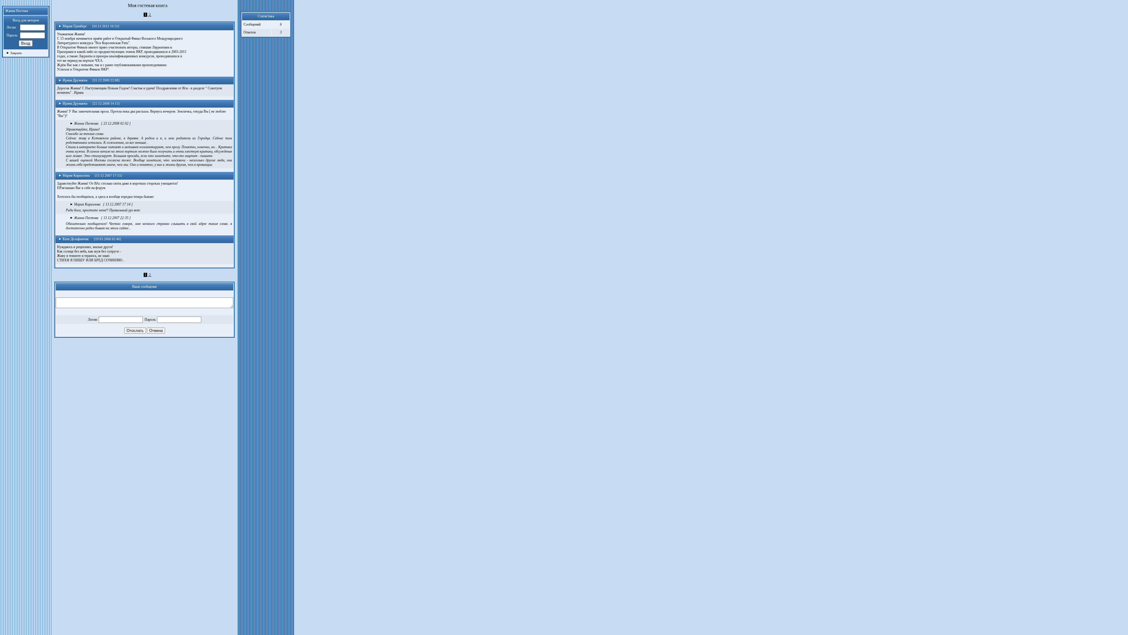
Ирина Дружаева (75, 80)
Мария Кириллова (76, 175)
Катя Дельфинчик (76, 239)
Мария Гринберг (75, 26)
